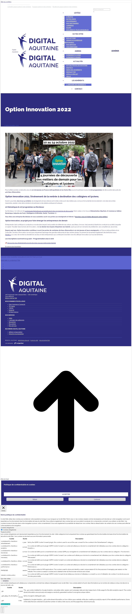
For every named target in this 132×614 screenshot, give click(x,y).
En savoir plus (9, 246)
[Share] (3, 606)
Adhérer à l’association (15, 332)
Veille (10, 318)
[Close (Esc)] (1, 606)
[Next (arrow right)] (3, 610)
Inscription (17, 246)
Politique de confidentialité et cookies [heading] (19, 485)
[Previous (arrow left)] (1, 610)
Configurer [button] (97, 499)
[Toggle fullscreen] (5, 606)
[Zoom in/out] (7, 606)
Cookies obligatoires (9, 530)
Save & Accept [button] (5, 604)
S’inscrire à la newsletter (16, 334)
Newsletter (12, 322)
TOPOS (11, 308)
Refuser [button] (35, 499)
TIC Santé (12, 306)
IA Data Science (13, 312)
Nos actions (12, 324)
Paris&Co (8, 234)
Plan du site (34, 340)
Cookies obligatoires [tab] (7, 527)
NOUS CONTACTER (11, 298)
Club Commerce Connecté (17, 304)
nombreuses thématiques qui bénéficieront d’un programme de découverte (49, 211)
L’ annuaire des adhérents (16, 320)
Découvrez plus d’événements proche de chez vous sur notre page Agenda (31, 243)
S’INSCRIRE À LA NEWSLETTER (10, 260)
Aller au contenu (6, 2)
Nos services (13, 326)
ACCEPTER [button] (66, 494)
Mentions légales (23, 340)
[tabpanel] (66, 555)
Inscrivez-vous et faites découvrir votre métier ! (91, 217)
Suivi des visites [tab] (5, 578)
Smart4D (11, 310)
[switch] (1, 580)
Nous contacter (44, 340)
